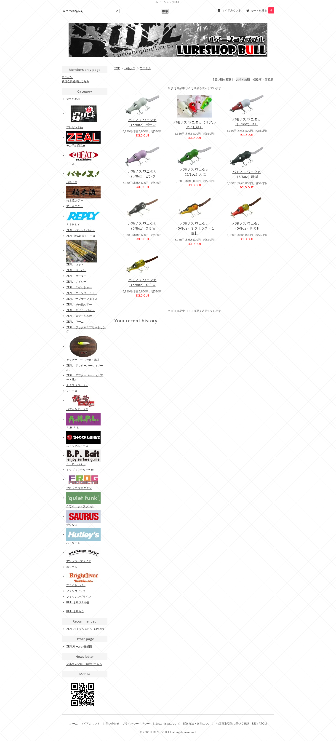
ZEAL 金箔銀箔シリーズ (80, 236)
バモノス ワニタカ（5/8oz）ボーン (142, 122)
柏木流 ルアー (74, 200)
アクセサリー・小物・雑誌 (82, 360)
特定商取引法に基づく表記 (232, 723)
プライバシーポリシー (136, 723)
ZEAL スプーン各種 (79, 316)
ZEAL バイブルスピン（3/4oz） (85, 629)
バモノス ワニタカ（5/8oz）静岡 (246, 174)
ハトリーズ (73, 543)
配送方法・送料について (198, 723)
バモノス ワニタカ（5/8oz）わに (194, 172)
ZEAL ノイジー (76, 282)
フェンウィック (75, 591)
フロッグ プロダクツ (79, 488)
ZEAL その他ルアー (79, 304)
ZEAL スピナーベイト (80, 310)
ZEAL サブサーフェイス (81, 299)
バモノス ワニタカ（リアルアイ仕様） (194, 124)
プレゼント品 (74, 127)
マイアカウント (231, 10)
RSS (254, 723)
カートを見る (261, 10)
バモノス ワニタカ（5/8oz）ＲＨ (246, 121)
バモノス (129, 68)
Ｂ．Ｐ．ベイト (75, 464)
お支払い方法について (166, 723)
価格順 (257, 79)
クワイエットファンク (80, 506)
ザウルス (71, 525)
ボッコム (71, 567)
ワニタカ (145, 68)
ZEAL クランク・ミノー (81, 293)
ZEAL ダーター (76, 276)
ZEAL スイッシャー (79, 287)
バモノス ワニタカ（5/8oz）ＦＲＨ (246, 225)
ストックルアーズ (77, 446)
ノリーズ (71, 391)
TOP (117, 68)
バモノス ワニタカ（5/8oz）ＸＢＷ (142, 225)
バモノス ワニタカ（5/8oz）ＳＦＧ (142, 282)
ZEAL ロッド (75, 264)
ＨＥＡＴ (71, 164)
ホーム (73, 723)
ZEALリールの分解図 (79, 646)
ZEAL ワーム (75, 322)
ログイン (67, 77)
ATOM (263, 723)
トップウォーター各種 (80, 470)
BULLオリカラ (75, 611)
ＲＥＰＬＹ (74, 224)
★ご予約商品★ (75, 145)
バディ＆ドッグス (77, 409)
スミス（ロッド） (77, 385)
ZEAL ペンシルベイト (80, 230)
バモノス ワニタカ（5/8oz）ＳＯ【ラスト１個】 (194, 228)
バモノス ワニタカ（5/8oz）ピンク (142, 173)
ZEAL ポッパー (76, 270)
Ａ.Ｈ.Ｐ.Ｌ (72, 427)
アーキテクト (74, 206)
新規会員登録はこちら (75, 81)
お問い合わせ (111, 723)
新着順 (269, 79)
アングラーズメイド (78, 561)
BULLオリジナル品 (77, 602)
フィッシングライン (78, 597)
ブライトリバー (75, 585)
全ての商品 (73, 99)
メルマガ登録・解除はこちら (84, 664)
